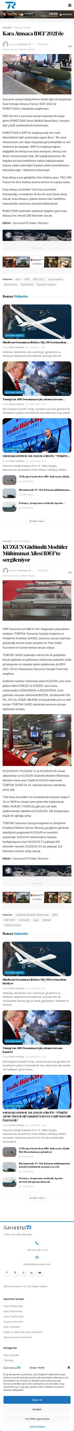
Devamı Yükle (37, 521)
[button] (69, 1367)
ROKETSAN (27, 284)
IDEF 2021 (38, 279)
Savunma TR (24, 44)
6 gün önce (34, 347)
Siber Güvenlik (11, 1355)
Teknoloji (8, 1360)
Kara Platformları (12, 1311)
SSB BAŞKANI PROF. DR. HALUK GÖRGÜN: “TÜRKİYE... (36, 456)
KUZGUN (24, 920)
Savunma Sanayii (22, 27)
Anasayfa (7, 27)
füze (18, 279)
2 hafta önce (26, 494)
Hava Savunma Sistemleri (17, 1337)
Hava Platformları (13, 1306)
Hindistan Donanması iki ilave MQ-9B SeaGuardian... (36, 342)
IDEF (27, 279)
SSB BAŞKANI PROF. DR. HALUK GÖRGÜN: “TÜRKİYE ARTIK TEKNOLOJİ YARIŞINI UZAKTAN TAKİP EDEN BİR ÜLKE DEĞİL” (37, 1117)
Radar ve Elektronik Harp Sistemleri (22, 1332)
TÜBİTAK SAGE (12, 925)
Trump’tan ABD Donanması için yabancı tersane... (34, 399)
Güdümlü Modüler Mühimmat (32, 914)
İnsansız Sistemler (13, 1321)
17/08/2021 (42, 44)
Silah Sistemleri (11, 1326)
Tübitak (46, 920)
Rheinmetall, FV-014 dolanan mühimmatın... (45, 490)
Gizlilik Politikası (37, 1426)
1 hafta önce (34, 404)
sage (35, 920)
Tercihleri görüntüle (37, 1418)
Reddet (37, 1409)
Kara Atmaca (55, 279)
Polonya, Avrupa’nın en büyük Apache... (42, 503)
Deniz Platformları (13, 1316)
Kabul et (37, 1399)
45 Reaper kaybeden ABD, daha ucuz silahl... (45, 477)
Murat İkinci (10, 284)
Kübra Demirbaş (16, 347)
